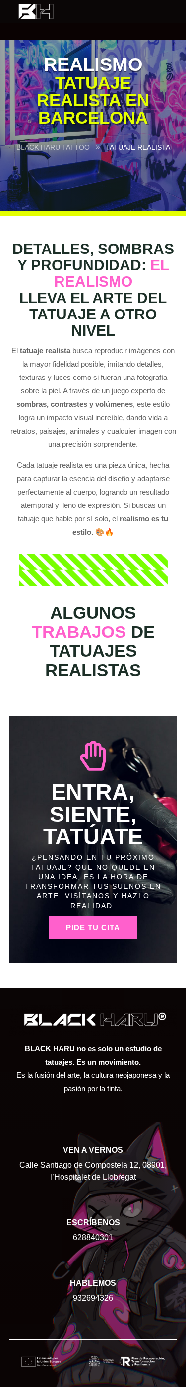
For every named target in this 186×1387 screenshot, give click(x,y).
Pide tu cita (93, 927)
